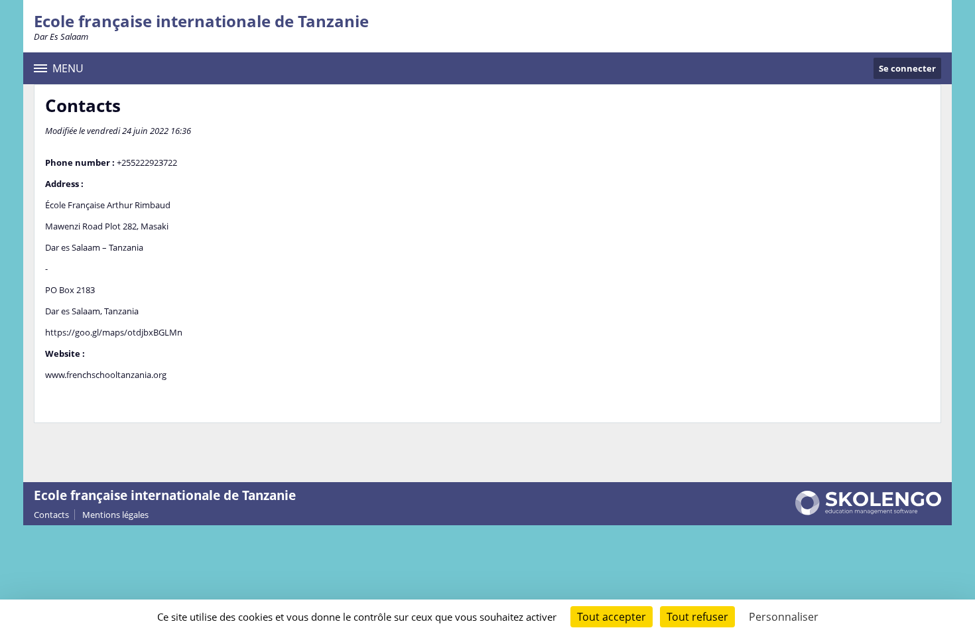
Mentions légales (115, 514)
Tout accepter (611, 616)
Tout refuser (697, 616)
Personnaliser (783, 616)
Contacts (51, 514)
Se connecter (907, 68)
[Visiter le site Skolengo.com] (868, 512)
